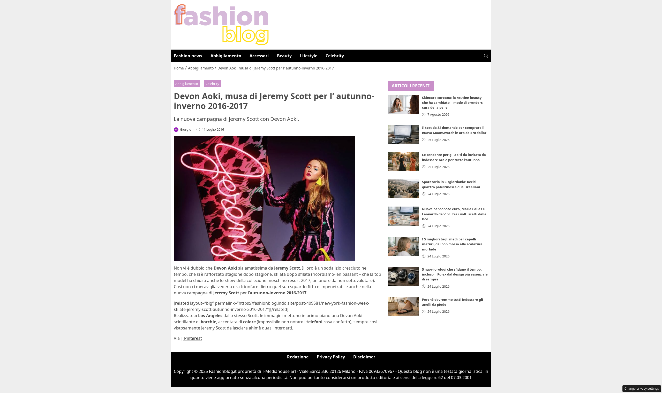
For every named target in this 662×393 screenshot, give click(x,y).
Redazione (298, 357)
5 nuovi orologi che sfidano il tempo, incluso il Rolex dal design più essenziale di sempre (455, 274)
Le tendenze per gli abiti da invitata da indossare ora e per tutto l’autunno (454, 157)
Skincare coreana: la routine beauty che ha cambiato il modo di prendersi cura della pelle (453, 102)
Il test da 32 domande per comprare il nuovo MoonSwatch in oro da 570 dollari (454, 130)
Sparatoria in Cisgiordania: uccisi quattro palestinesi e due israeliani (451, 184)
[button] (486, 56)
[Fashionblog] (221, 24)
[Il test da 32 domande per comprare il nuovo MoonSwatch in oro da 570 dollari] (403, 134)
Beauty (284, 56)
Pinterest (192, 338)
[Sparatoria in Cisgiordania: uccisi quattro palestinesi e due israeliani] (403, 188)
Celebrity (335, 56)
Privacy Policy (331, 357)
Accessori (259, 56)
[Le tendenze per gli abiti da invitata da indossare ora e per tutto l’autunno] (403, 161)
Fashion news (188, 56)
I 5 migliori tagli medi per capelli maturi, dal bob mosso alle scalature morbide (452, 244)
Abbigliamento (225, 56)
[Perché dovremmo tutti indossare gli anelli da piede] (403, 306)
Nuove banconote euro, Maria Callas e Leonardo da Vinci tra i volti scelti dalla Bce (454, 214)
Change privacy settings (642, 388)
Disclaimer (364, 357)
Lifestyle (308, 56)
